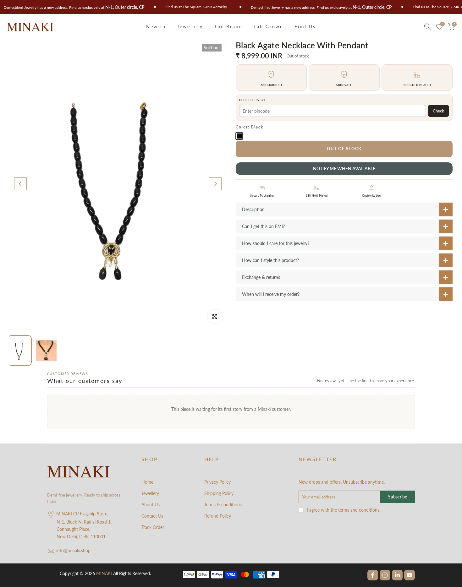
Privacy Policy (217, 482)
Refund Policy (217, 516)
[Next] (215, 183)
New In (156, 26)
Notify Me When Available (344, 168)
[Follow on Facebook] (372, 575)
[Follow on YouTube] (409, 575)
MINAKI (104, 573)
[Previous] (20, 183)
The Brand (228, 26)
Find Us (305, 26)
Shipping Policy (219, 493)
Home (147, 482)
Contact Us (152, 516)
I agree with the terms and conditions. (343, 510)
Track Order (152, 527)
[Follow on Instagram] (385, 575)
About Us (150, 504)
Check (438, 110)
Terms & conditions (223, 504)
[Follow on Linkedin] (397, 575)
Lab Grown (268, 26)
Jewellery (190, 26)
